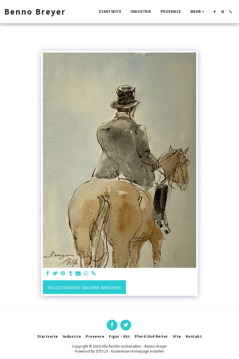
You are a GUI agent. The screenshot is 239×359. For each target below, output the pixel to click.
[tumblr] (70, 273)
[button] (214, 11)
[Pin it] (63, 273)
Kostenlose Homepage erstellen (137, 351)
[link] (93, 273)
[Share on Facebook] (47, 273)
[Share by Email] (78, 273)
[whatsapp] (86, 273)
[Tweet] (55, 273)
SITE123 (102, 351)
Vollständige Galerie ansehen (84, 287)
